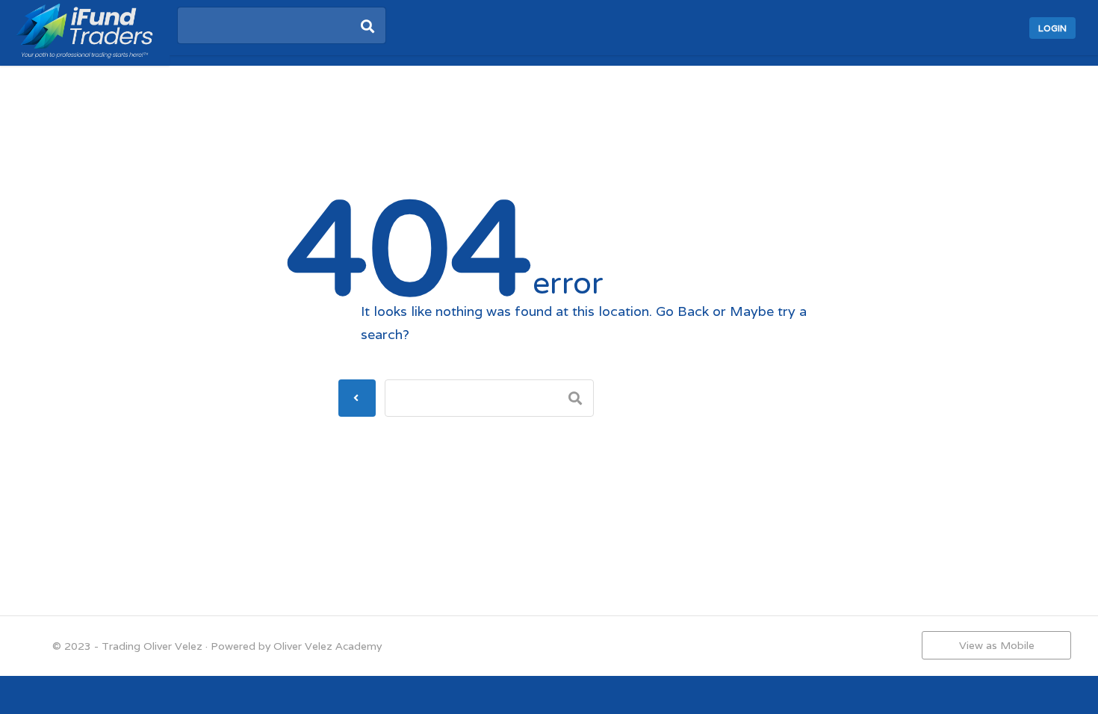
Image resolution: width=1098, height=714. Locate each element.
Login (1052, 28)
